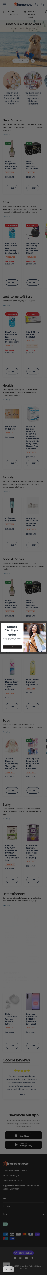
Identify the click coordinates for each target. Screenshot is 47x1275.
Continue (12, 647)
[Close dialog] (44, 625)
